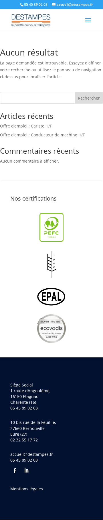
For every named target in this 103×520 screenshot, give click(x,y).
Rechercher (89, 98)
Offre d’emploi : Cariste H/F (26, 126)
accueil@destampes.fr (31, 454)
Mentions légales (26, 489)
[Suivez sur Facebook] (14, 470)
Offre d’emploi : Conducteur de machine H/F (42, 135)
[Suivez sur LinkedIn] (26, 470)
